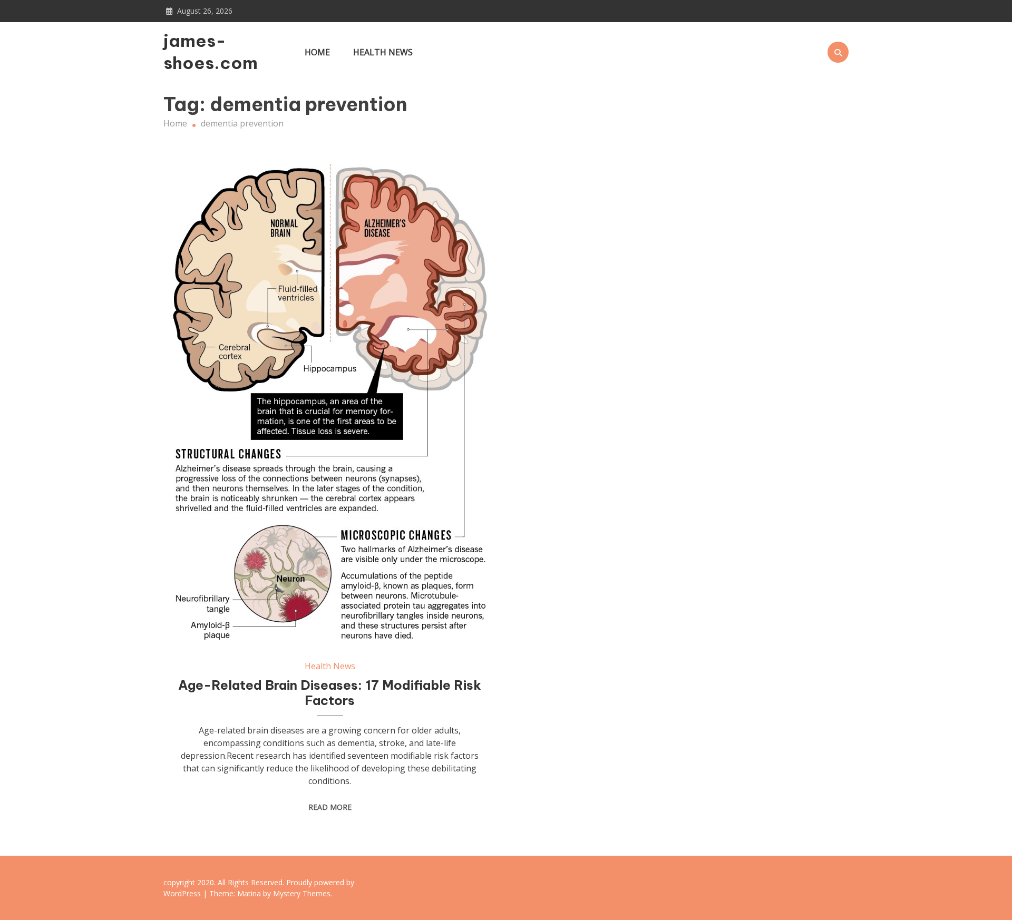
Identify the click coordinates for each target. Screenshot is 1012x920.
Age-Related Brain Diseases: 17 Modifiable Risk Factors (329, 692)
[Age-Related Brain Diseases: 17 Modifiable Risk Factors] (329, 402)
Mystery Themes (301, 893)
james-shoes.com (210, 51)
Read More (330, 807)
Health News (383, 52)
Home (317, 52)
